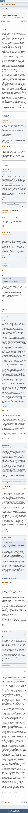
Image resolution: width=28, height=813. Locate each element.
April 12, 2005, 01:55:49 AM (6, 318)
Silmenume (5, 669)
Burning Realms (5, 116)
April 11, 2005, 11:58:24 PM (6, 272)
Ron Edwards (5, 210)
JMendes (4, 271)
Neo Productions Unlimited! (7, 440)
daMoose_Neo (6, 410)
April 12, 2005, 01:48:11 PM (6, 488)
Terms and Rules (13, 810)
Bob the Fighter (6, 316)
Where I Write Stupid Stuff (17, 480)
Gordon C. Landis (6, 537)
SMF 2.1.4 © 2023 (11, 811)
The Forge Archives (8, 4)
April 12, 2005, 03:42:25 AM (6, 412)
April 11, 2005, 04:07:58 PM (6, 212)
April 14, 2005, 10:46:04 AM (6, 671)
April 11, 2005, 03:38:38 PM (6, 148)
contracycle (5, 120)
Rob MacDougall (6, 445)
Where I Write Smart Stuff (7, 480)
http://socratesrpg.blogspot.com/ (13, 203)
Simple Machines (17, 811)
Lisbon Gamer (4, 311)
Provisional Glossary (17, 679)
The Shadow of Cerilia (6, 115)
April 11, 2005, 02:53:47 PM (6, 122)
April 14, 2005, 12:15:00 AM (6, 539)
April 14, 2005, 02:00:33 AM (6, 584)
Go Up (2, 802)
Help (9, 810)
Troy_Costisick (6, 169)
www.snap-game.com (6, 578)
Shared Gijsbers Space (7, 751)
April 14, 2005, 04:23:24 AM (6, 633)
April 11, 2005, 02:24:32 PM (6, 26)
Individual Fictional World (10, 753)
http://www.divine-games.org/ (17, 206)
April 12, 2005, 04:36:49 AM (6, 447)
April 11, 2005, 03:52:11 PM (6, 171)
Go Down (3, 21)
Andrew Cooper (6, 25)
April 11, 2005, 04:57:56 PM (6, 234)
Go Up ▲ (18, 810)
